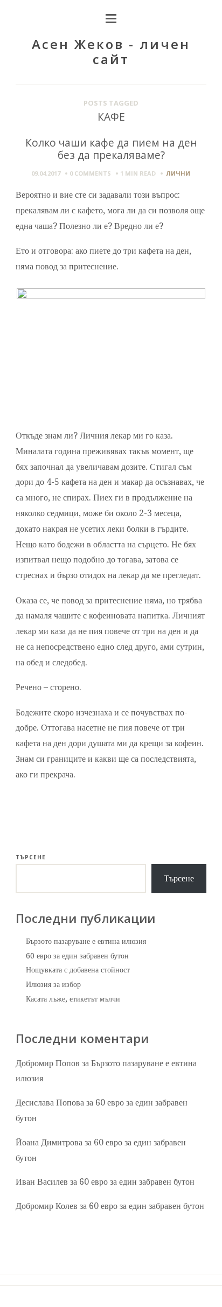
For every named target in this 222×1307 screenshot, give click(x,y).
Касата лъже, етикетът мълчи (73, 999)
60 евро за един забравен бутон (77, 955)
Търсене (31, 857)
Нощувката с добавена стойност (78, 969)
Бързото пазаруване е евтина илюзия (86, 941)
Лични (178, 173)
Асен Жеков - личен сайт (111, 51)
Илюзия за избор (53, 984)
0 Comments (90, 173)
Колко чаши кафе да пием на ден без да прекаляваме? (111, 148)
